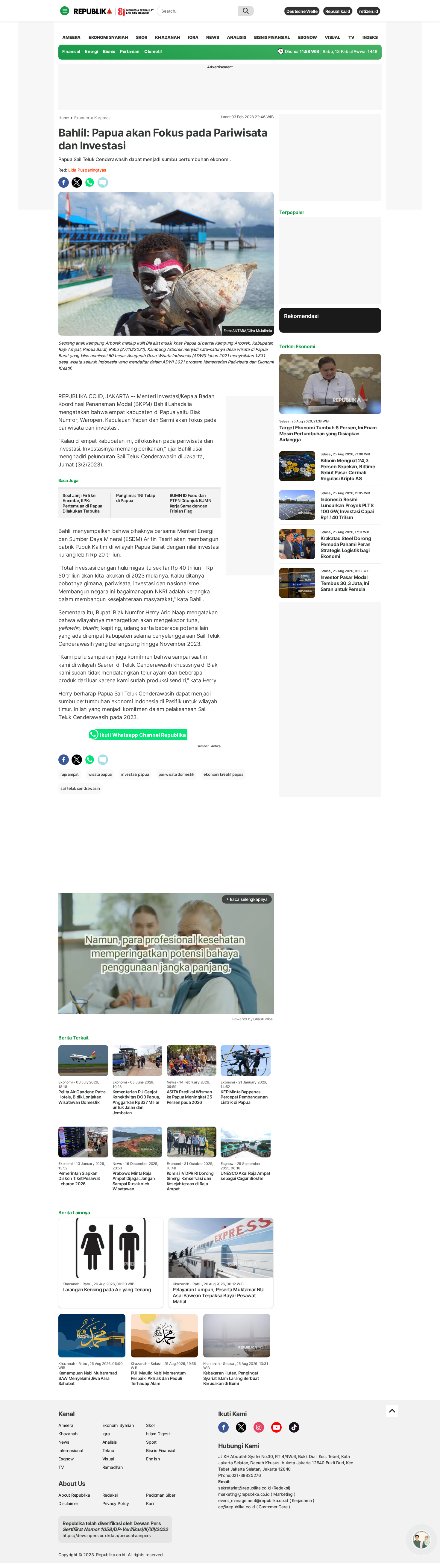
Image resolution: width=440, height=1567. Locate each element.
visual (332, 37)
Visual (108, 1458)
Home (63, 117)
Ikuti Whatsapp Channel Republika (143, 735)
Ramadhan (112, 1467)
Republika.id (337, 11)
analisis (236, 37)
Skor (150, 1425)
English (153, 1458)
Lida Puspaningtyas (87, 169)
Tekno (108, 1450)
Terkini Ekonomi (297, 346)
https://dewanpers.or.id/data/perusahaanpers (107, 1535)
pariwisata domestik (176, 774)
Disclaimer (68, 1503)
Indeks (370, 37)
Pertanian (129, 51)
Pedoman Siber (160, 1495)
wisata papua (100, 774)
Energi (91, 51)
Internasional (70, 1450)
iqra (193, 37)
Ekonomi (82, 117)
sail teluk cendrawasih (80, 788)
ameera (71, 37)
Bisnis (109, 51)
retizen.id (368, 11)
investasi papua (135, 774)
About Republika (74, 1495)
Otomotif (153, 51)
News (63, 1442)
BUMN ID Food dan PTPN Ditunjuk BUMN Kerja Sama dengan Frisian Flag (190, 503)
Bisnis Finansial (272, 37)
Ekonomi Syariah (108, 37)
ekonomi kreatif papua (223, 774)
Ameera (65, 1425)
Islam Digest (158, 1433)
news (212, 37)
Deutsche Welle (301, 11)
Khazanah (67, 1433)
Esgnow (66, 1458)
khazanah (167, 37)
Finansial (71, 51)
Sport (151, 1442)
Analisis (109, 1442)
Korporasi (102, 117)
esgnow (307, 37)
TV (351, 37)
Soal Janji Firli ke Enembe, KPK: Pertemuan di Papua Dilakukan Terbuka (82, 503)
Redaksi (110, 1495)
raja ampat (69, 774)
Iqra (106, 1433)
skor (141, 37)
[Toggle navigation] (64, 11)
